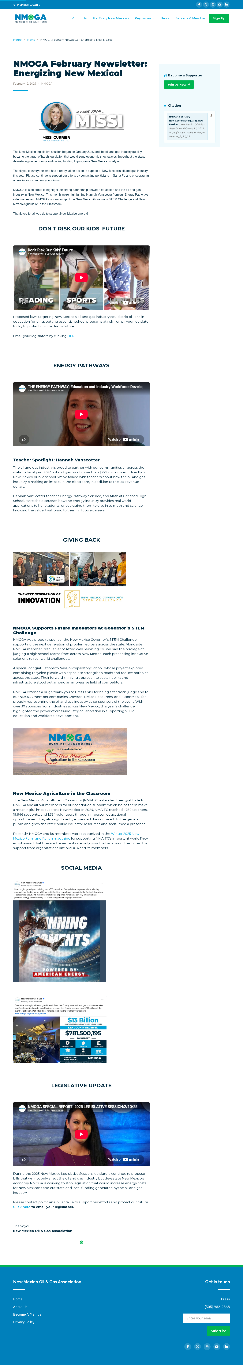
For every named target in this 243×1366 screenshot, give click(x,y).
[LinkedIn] (226, 5)
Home (17, 39)
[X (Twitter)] (206, 5)
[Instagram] (213, 5)
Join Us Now (177, 84)
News (164, 18)
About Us (79, 18)
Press (225, 1299)
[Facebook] (199, 5)
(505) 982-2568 (217, 1307)
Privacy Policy (23, 1322)
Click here (21, 1207)
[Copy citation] (211, 115)
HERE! (72, 336)
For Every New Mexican (111, 18)
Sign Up (219, 18)
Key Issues (143, 18)
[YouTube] (220, 5)
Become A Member (190, 18)
